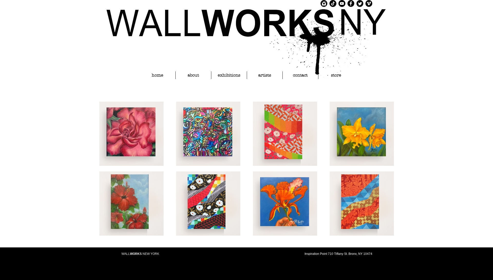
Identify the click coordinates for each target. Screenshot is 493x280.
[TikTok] (332, 3)
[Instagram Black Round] (323, 3)
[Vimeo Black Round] (368, 3)
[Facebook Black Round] (350, 3)
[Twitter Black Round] (359, 3)
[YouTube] (341, 3)
